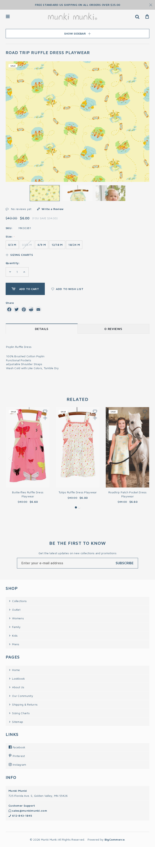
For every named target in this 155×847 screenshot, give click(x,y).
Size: (10, 236)
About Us (17, 687)
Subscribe (125, 563)
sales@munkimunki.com (29, 810)
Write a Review (52, 209)
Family (16, 627)
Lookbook (18, 678)
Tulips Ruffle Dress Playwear (78, 492)
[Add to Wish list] (45, 412)
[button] (76, 507)
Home (15, 670)
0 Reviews (113, 329)
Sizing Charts (21, 254)
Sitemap (17, 721)
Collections (19, 601)
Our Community (22, 695)
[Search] (137, 16)
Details (41, 329)
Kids (14, 635)
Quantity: (13, 263)
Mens (15, 644)
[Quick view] (45, 418)
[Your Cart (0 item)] (147, 16)
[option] (77, 121)
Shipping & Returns (24, 704)
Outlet (15, 609)
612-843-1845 (21, 815)
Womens (17, 618)
